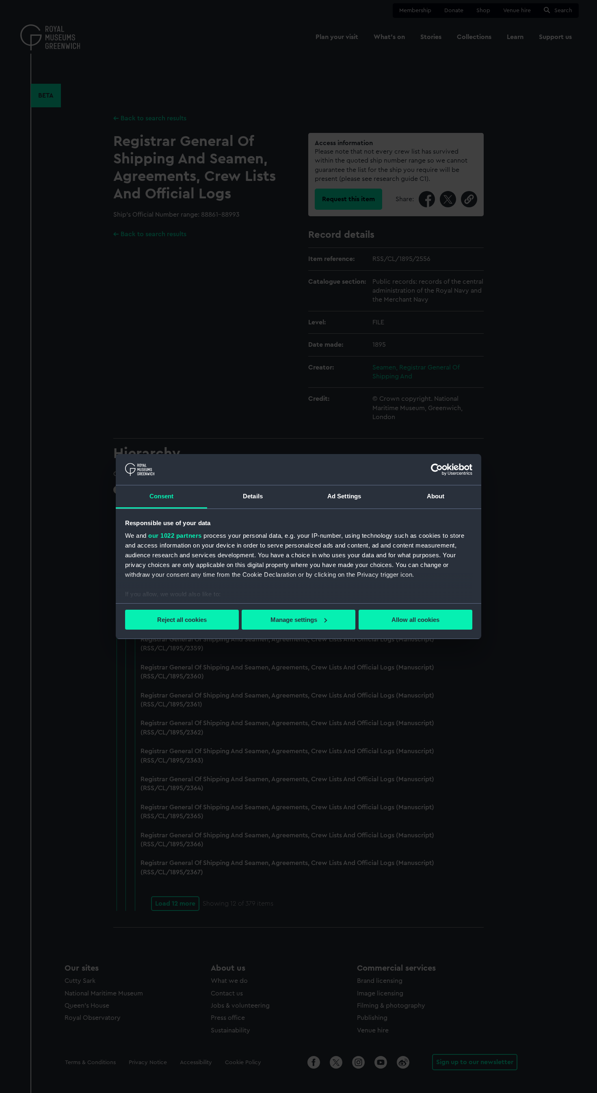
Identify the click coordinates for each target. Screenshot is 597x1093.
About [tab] (436, 496)
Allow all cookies (415, 619)
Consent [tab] (161, 496)
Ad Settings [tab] (344, 496)
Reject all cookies (182, 619)
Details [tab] (253, 496)
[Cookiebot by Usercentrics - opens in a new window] (436, 469)
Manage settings (293, 619)
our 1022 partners (175, 535)
